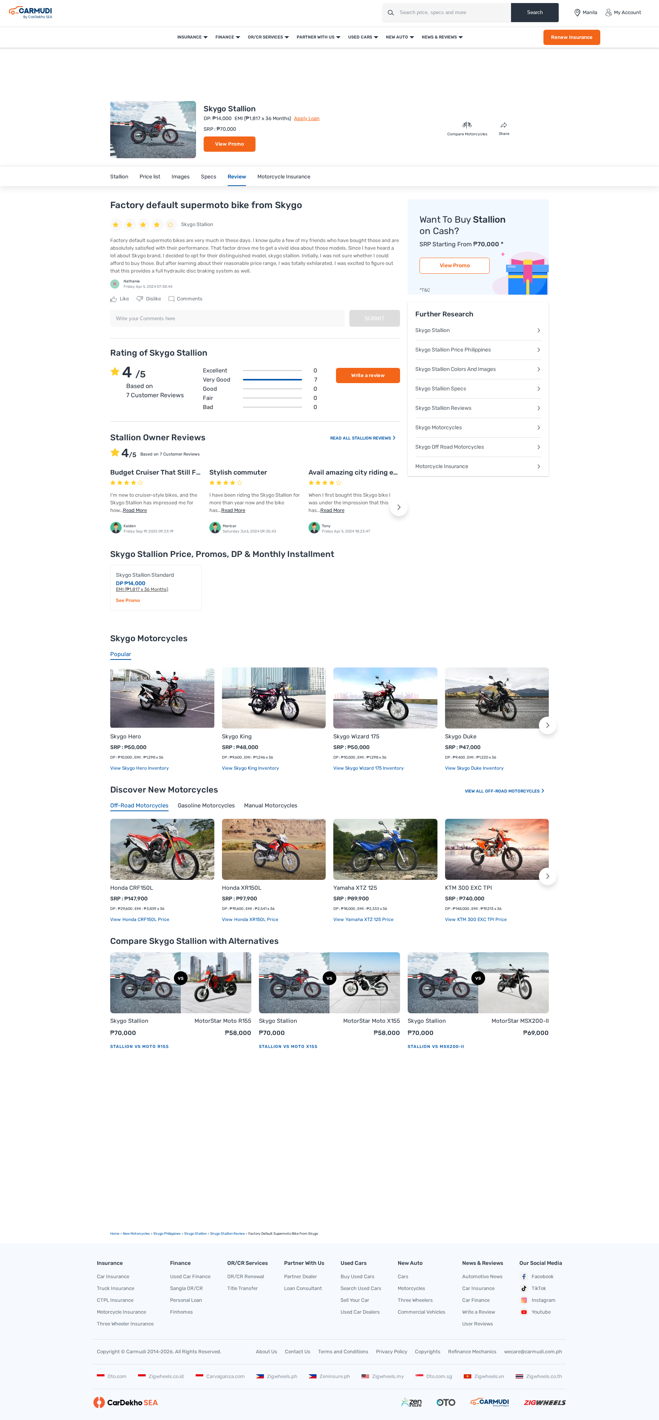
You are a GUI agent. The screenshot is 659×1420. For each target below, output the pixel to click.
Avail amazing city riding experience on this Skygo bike (397, 472)
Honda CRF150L (131, 887)
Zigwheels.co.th (544, 1376)
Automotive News (482, 1276)
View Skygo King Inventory (250, 768)
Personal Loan (186, 1300)
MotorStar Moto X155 (371, 1020)
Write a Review (478, 1312)
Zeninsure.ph (335, 1376)
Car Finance (476, 1300)
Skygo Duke (460, 736)
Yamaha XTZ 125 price (369, 919)
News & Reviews (439, 37)
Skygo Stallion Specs (440, 388)
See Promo (128, 600)
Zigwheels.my (388, 1376)
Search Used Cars (361, 1288)
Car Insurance (113, 1276)
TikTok (539, 1288)
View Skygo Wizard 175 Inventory (368, 768)
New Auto (397, 37)
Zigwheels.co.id (166, 1376)
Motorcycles (411, 1288)
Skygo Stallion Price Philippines (453, 350)
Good (260, 389)
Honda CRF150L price (145, 919)
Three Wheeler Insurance (125, 1324)
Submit (375, 318)
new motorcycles (136, 1233)
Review (237, 176)
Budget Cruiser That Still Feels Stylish (171, 472)
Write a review (368, 375)
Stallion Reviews (372, 438)
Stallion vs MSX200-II (436, 1046)
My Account (627, 12)
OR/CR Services (265, 37)
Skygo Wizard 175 (356, 736)
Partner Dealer (300, 1276)
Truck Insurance (115, 1288)
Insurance (189, 37)
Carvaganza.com (225, 1376)
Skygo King (237, 736)
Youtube (541, 1312)
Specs (208, 176)
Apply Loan (307, 118)
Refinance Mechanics (472, 1351)
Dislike (153, 299)
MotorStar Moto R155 (222, 1020)
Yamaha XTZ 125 (355, 887)
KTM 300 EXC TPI (468, 887)
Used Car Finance (190, 1276)
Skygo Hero (125, 736)
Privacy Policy (391, 1351)
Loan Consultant (303, 1288)
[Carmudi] (30, 12)
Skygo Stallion (432, 330)
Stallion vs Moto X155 (288, 1046)
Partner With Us (315, 37)
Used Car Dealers (360, 1312)
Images (181, 176)
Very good (260, 379)
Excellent (260, 370)
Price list (150, 176)
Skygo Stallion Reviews (443, 408)
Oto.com (117, 1376)
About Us (266, 1351)
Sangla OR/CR (186, 1288)
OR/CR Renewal (245, 1276)
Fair (260, 398)
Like (124, 299)
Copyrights (427, 1351)
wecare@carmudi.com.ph (533, 1351)
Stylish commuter (238, 472)
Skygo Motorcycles (438, 427)
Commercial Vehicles (421, 1312)
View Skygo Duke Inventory (474, 768)
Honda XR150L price (255, 919)
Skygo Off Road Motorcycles (449, 447)
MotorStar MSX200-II (520, 1020)
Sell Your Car (355, 1300)
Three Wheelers (415, 1300)
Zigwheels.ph (282, 1376)
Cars (403, 1276)
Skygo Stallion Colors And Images (455, 369)
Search (535, 12)
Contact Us (297, 1351)
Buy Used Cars (358, 1276)
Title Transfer (242, 1288)
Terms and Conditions (343, 1351)
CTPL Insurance (115, 1300)
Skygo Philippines (167, 1233)
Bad (260, 407)
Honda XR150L (241, 887)
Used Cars (360, 37)
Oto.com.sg (439, 1376)
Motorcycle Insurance (283, 176)
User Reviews (477, 1324)
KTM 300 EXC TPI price (481, 919)
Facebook (543, 1276)
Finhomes (181, 1312)
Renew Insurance (572, 37)
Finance (224, 37)
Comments (189, 299)
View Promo (229, 144)
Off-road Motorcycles (513, 791)
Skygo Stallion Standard (145, 575)
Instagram (544, 1300)
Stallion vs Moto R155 (139, 1046)
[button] (399, 507)
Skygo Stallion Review (227, 1233)
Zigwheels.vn (489, 1376)
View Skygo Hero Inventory (139, 768)
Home (114, 1233)
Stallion (119, 176)
